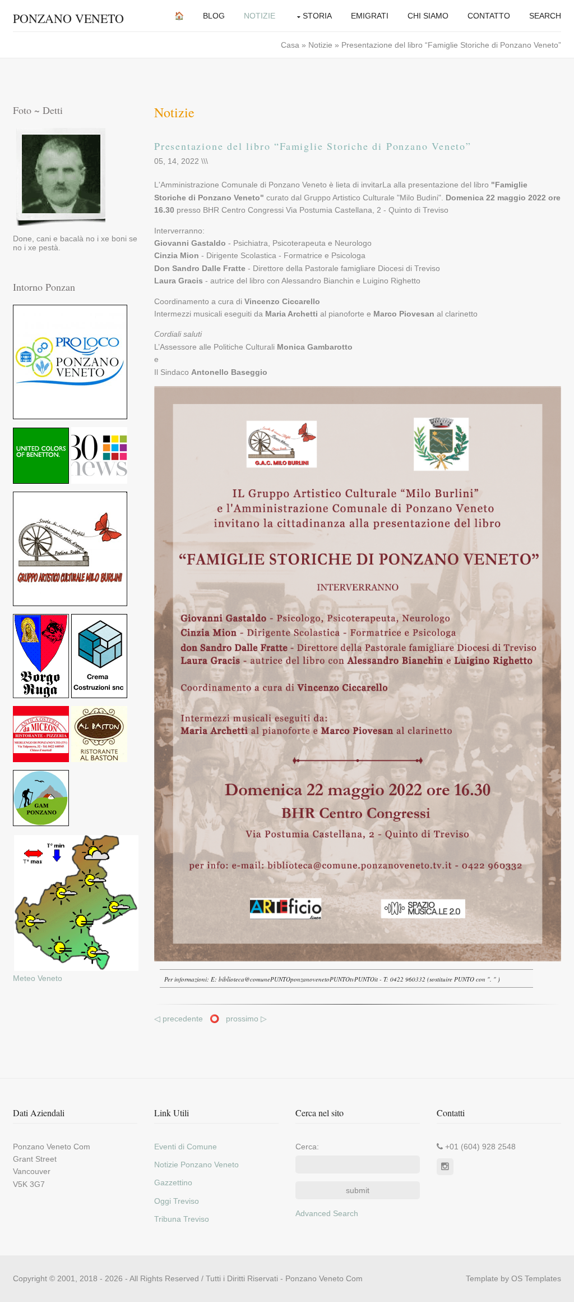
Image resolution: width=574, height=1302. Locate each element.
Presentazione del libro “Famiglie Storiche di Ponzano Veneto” (312, 146)
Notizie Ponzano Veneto (196, 1164)
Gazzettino (173, 1182)
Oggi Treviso (176, 1200)
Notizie (259, 15)
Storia (317, 15)
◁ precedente (179, 1018)
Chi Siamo (428, 15)
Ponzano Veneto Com (324, 1278)
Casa (291, 44)
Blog (214, 15)
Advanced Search (326, 1213)
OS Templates (536, 1278)
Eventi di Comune (185, 1146)
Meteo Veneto (37, 978)
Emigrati (369, 15)
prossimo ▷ (246, 1018)
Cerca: (307, 1146)
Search (545, 15)
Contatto (488, 15)
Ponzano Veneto (68, 18)
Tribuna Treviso (181, 1218)
